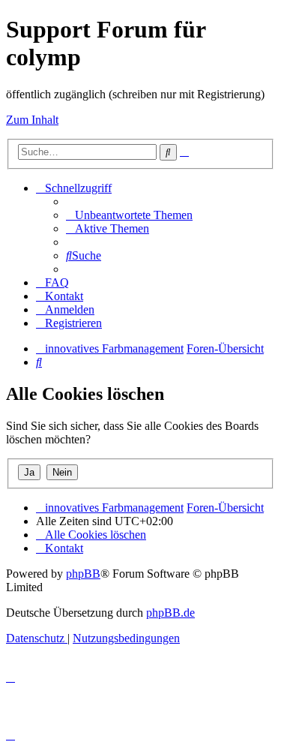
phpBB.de (170, 612)
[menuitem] (129, 215)
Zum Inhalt (32, 119)
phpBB (83, 573)
